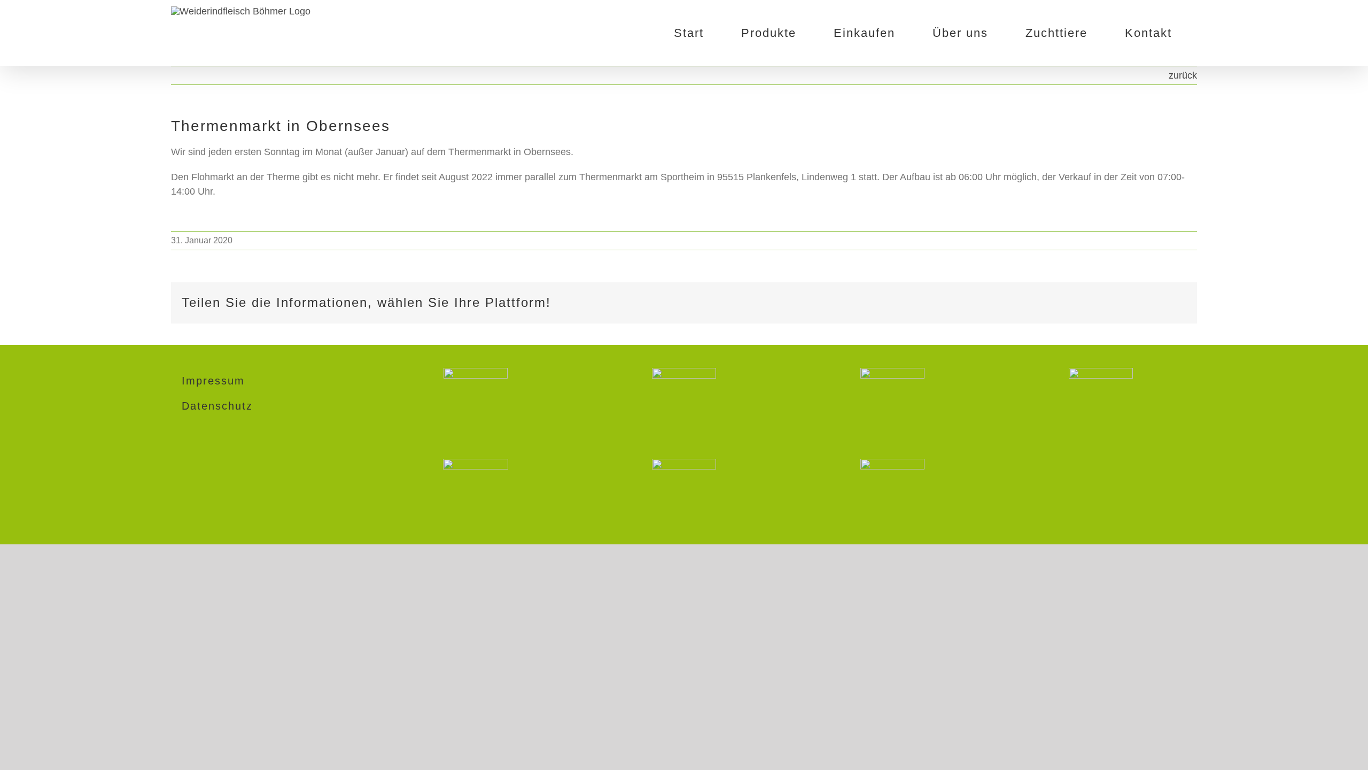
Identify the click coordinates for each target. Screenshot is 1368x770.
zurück (1183, 75)
